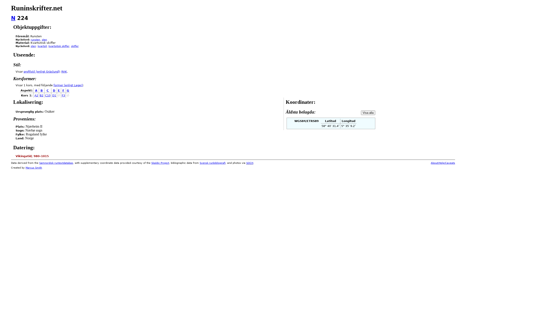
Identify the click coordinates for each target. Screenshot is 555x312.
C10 (48, 95)
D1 (54, 95)
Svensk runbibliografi (212, 163)
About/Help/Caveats (443, 163)
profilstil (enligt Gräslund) (42, 71)
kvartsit (42, 46)
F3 (63, 95)
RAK (64, 71)
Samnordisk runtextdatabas (56, 163)
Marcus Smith (34, 167)
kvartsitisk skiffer (59, 46)
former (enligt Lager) (68, 85)
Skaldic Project (160, 163)
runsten (35, 39)
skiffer (75, 46)
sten (44, 39)
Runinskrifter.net (36, 8)
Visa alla (368, 112)
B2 (41, 95)
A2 (36, 95)
